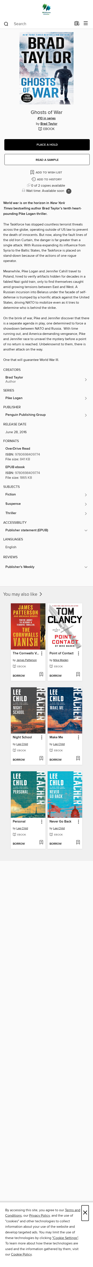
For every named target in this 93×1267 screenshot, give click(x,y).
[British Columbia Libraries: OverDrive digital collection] (46, 9)
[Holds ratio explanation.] (68, 191)
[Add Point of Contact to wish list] (78, 675)
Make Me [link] (56, 737)
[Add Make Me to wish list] (78, 759)
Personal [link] (19, 822)
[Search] (6, 23)
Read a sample (47, 160)
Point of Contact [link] (62, 653)
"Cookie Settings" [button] (65, 1238)
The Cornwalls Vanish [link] (26, 653)
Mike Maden (60, 660)
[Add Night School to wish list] (41, 759)
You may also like (20, 594)
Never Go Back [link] (60, 822)
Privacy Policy (39, 1215)
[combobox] (37, 24)
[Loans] (77, 24)
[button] (47, 144)
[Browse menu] (86, 23)
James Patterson (26, 660)
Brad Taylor (48, 124)
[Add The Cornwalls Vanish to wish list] (41, 675)
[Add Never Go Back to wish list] (78, 843)
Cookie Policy (21, 1254)
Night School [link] (22, 737)
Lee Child (22, 744)
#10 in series (46, 118)
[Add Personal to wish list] (41, 843)
